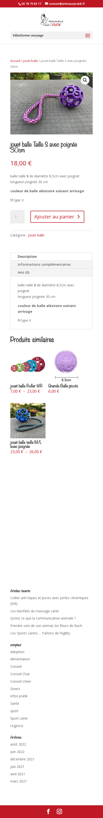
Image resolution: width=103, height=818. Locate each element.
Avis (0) (23, 272)
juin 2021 (17, 766)
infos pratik (19, 696)
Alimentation (20, 659)
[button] (85, 80)
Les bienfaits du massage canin (34, 611)
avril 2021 (17, 774)
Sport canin (19, 718)
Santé (14, 703)
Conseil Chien (20, 681)
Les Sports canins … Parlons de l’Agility (40, 633)
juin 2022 (17, 751)
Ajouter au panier (54, 216)
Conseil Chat (20, 674)
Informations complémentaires (44, 264)
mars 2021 (18, 781)
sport (14, 711)
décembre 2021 (22, 759)
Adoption (17, 652)
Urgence (16, 725)
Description (27, 256)
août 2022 (18, 744)
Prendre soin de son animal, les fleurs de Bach (46, 625)
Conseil (16, 666)
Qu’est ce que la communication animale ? (43, 618)
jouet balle (30, 61)
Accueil (15, 61)
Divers (15, 688)
